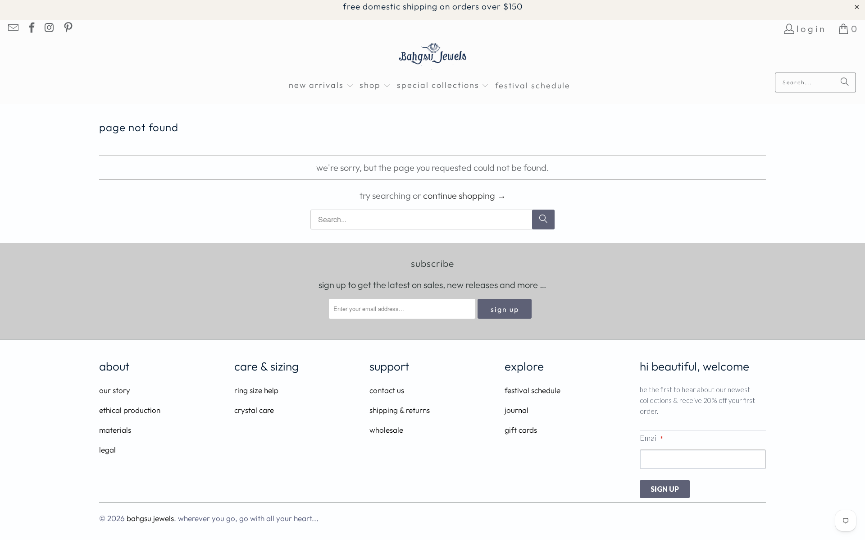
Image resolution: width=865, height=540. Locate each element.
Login (812, 28)
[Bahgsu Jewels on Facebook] (30, 28)
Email (651, 438)
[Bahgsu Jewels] (433, 57)
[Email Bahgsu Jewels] (12, 28)
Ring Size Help (256, 390)
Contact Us (386, 390)
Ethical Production (129, 410)
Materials (115, 430)
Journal (516, 410)
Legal (107, 449)
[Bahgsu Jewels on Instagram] (49, 28)
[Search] (844, 82)
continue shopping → (464, 195)
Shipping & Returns (399, 410)
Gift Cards (521, 430)
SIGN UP (665, 489)
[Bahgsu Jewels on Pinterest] (67, 28)
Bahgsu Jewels (150, 518)
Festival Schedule (532, 390)
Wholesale (386, 430)
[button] (321, 86)
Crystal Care (254, 410)
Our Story (114, 390)
